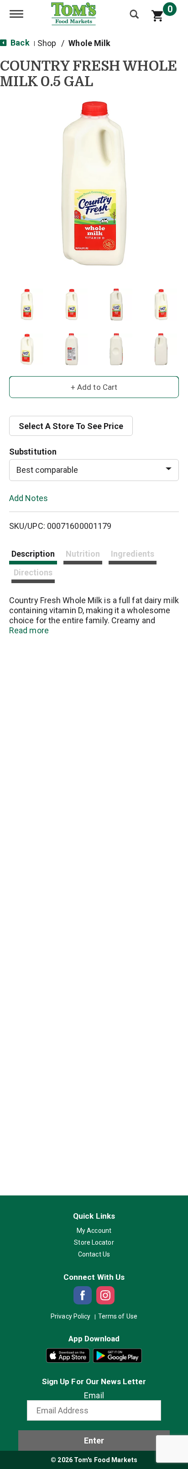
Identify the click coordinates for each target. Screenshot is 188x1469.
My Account (94, 1230)
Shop (46, 43)
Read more (29, 630)
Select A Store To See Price (71, 426)
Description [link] (33, 554)
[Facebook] (82, 1295)
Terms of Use (117, 1316)
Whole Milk (89, 43)
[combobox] (94, 470)
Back (19, 42)
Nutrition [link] (83, 554)
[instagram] (105, 1295)
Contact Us (94, 1254)
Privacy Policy (70, 1316)
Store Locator (94, 1242)
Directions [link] (33, 572)
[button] (27, 304)
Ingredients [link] (132, 554)
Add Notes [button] (28, 497)
